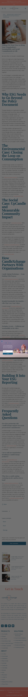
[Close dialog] (2, 341)
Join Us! (8, 353)
